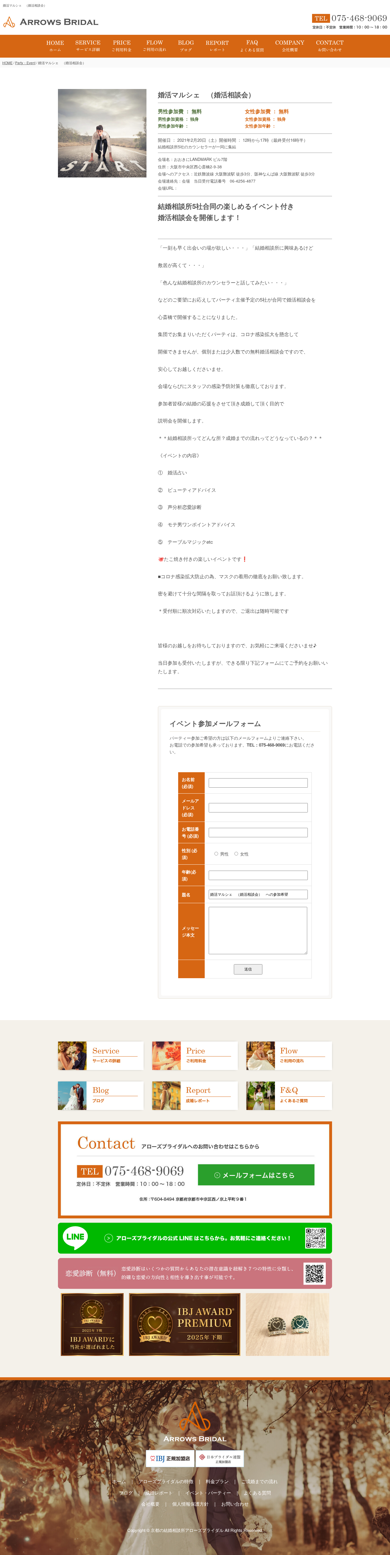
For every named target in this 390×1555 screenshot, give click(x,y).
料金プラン (217, 1481)
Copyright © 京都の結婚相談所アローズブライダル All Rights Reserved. (195, 1530)
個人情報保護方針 (190, 1504)
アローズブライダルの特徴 (165, 1481)
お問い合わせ (235, 1504)
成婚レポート (159, 1492)
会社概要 (150, 1504)
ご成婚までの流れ (259, 1481)
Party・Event (25, 62)
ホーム (119, 1481)
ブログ (126, 1492)
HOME (7, 62)
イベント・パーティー (208, 1492)
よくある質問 (257, 1492)
